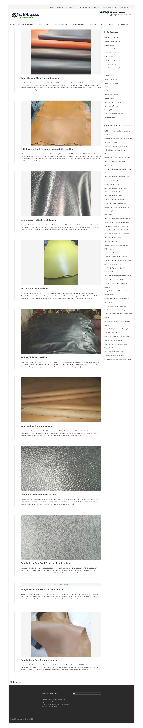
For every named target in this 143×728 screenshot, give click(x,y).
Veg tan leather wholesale (113, 340)
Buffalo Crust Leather (111, 37)
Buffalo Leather (96, 25)
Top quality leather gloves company (116, 146)
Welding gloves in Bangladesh (114, 355)
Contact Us (95, 7)
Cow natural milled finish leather (39, 220)
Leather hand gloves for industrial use (117, 157)
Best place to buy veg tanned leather (117, 336)
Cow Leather (44, 25)
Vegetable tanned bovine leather (115, 256)
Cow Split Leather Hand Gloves (114, 199)
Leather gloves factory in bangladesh (116, 310)
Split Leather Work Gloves (113, 195)
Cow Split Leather (25, 25)
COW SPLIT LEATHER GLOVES (114, 279)
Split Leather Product (118, 25)
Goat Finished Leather (111, 83)
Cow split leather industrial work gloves (118, 260)
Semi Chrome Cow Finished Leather (41, 78)
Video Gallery (123, 7)
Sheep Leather (78, 25)
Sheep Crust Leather (111, 94)
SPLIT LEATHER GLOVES (112, 192)
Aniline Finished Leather (34, 357)
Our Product (69, 7)
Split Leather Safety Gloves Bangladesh (117, 234)
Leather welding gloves (112, 184)
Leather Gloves (109, 91)
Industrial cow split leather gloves (116, 226)
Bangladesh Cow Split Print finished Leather (45, 563)
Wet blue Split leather (111, 253)
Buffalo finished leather (34, 288)
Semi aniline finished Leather (37, 426)
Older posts (15, 682)
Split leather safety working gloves (116, 188)
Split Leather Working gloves (114, 352)
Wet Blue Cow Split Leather (113, 113)
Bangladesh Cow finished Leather (40, 660)
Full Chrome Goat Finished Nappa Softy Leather (47, 149)
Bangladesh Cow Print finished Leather (42, 589)
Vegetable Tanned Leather (113, 348)
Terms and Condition (83, 7)
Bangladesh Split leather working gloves (118, 329)
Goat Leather (61, 25)
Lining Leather (109, 249)
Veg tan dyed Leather (111, 333)
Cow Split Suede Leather (112, 72)
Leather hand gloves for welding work (117, 207)
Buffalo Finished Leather (112, 41)
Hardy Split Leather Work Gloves (115, 203)
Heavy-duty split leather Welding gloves (118, 230)
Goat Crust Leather (110, 79)
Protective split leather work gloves (116, 222)
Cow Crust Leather (110, 49)
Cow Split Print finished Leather (38, 494)
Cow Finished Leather (111, 53)
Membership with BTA (109, 7)
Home (52, 7)
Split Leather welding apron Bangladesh (117, 218)
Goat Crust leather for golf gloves (116, 245)
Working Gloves (109, 117)
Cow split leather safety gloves (115, 306)
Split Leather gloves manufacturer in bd (117, 275)
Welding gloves (109, 110)
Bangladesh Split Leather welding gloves (117, 359)
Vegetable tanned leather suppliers (116, 344)
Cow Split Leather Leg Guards (114, 68)
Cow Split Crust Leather (112, 60)
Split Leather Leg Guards (112, 102)
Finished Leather (109, 75)
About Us (60, 7)
